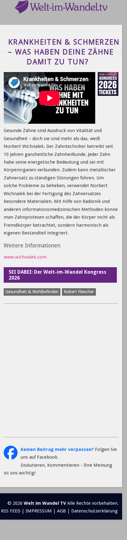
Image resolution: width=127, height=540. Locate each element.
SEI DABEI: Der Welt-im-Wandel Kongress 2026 (57, 275)
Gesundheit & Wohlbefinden (32, 291)
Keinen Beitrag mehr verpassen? (57, 449)
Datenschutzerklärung (94, 511)
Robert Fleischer (79, 291)
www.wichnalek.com (25, 257)
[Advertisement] (63, 370)
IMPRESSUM (39, 511)
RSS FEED (10, 511)
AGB (61, 511)
